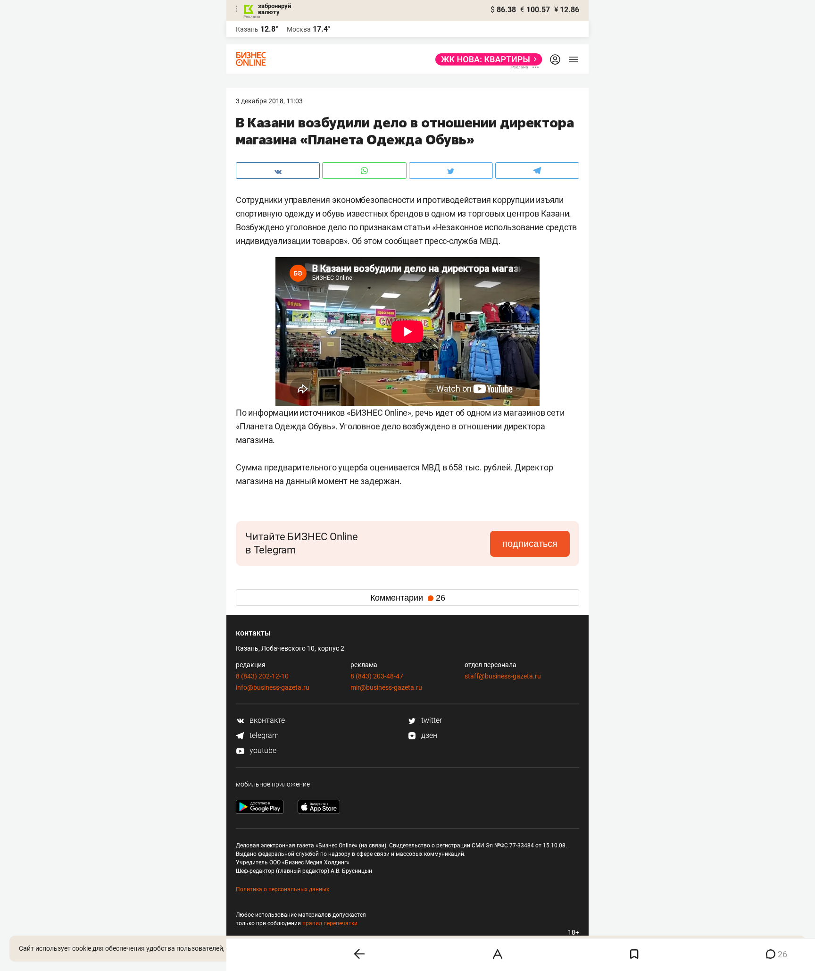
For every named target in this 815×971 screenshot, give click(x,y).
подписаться (529, 543)
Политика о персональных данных (282, 889)
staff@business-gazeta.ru (503, 676)
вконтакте (266, 720)
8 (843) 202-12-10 (262, 676)
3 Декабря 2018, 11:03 (269, 101)
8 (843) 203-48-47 (376, 676)
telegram (263, 735)
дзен (428, 735)
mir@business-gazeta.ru (386, 687)
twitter (430, 720)
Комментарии (407, 598)
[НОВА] (486, 59)
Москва (299, 29)
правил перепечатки (330, 923)
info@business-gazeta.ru (272, 687)
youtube (262, 750)
